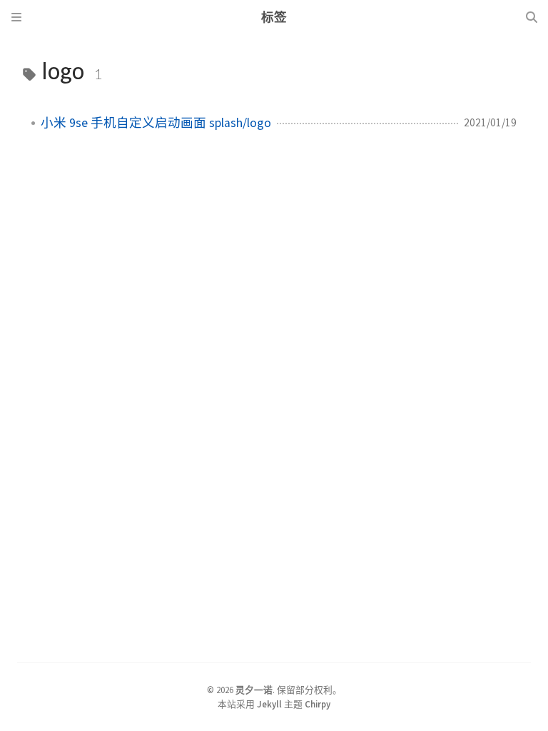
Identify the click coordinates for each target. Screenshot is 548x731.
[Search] (531, 17)
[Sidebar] (16, 17)
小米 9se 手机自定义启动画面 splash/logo (156, 123)
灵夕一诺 (254, 689)
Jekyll (269, 704)
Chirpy (317, 704)
